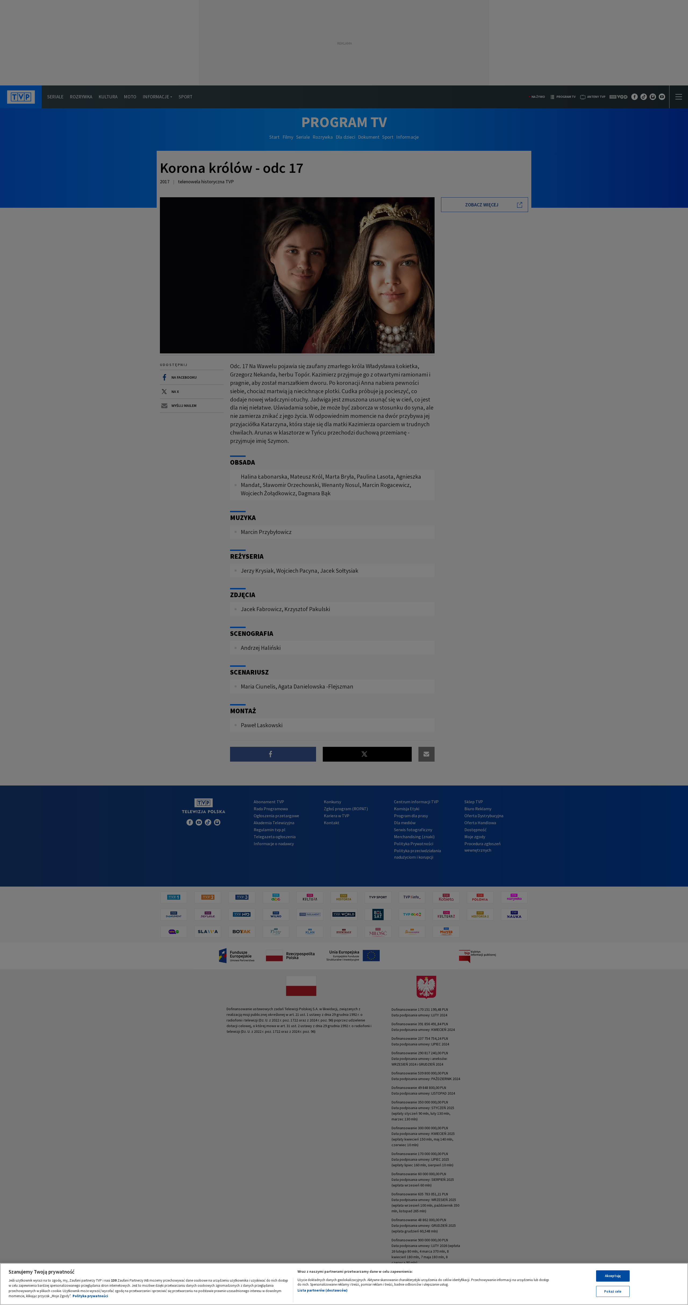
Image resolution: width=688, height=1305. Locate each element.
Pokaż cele (612, 1291)
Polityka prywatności (90, 1296)
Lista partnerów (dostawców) (322, 1290)
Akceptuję (613, 1276)
